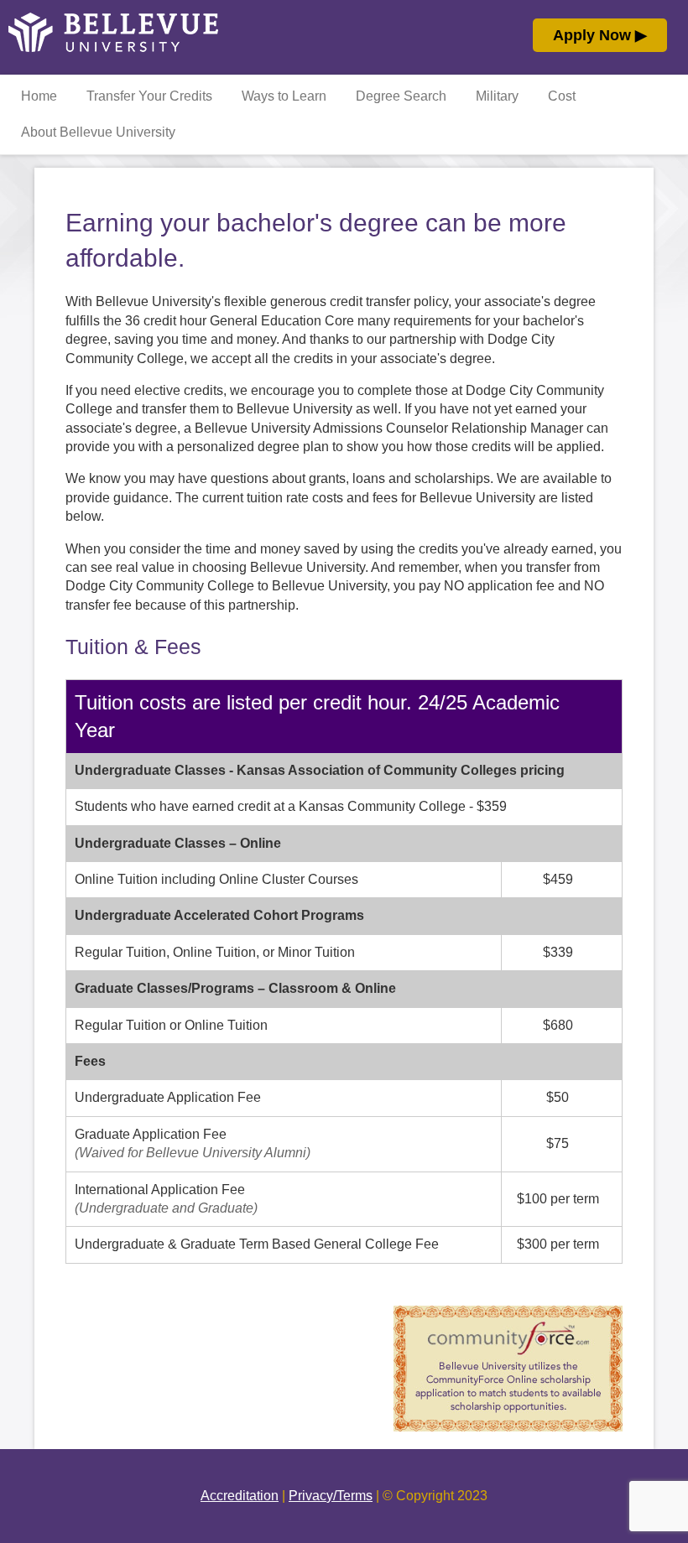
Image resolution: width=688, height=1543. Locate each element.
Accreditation (240, 1495)
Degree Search (401, 96)
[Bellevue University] (113, 48)
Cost (562, 96)
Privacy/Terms (331, 1495)
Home (39, 96)
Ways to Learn (284, 96)
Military (497, 96)
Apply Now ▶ (600, 35)
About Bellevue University (98, 132)
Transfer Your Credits (149, 96)
